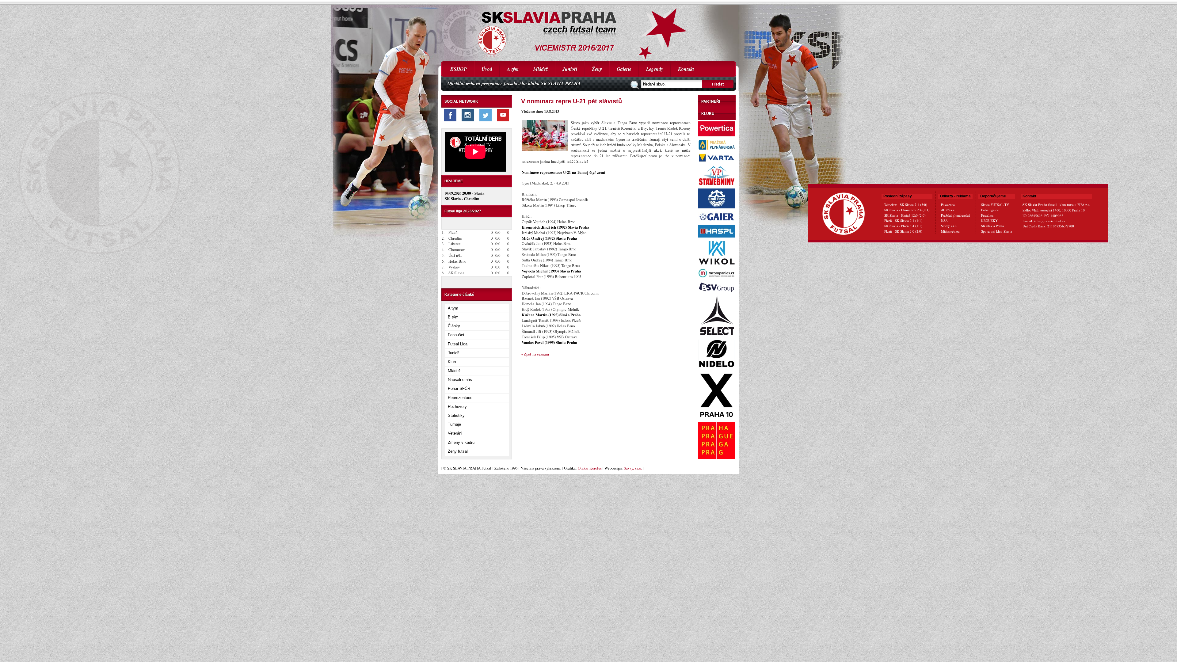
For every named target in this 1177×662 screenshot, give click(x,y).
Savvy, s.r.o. (633, 468)
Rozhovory (457, 406)
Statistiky (456, 415)
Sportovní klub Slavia (996, 231)
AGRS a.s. (948, 209)
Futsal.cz (987, 215)
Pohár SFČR (459, 388)
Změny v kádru (461, 442)
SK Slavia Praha (992, 225)
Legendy (654, 69)
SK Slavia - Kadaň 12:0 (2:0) (905, 215)
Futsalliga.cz (990, 209)
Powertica (948, 204)
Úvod (487, 69)
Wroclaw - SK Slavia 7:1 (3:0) (905, 204)
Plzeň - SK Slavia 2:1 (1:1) (903, 220)
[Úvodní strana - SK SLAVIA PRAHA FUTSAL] (588, 30)
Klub (452, 362)
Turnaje (454, 424)
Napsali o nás (460, 379)
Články (454, 326)
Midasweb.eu (950, 231)
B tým (453, 317)
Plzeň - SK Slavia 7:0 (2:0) (903, 231)
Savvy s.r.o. (949, 225)
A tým (513, 69)
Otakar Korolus (590, 468)
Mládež (540, 69)
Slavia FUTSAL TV (995, 204)
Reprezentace (460, 397)
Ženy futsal (458, 451)
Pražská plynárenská (955, 215)
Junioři (569, 69)
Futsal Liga (457, 344)
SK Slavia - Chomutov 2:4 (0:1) (907, 209)
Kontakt (686, 69)
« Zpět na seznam (535, 354)
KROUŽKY (989, 220)
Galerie (624, 69)
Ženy (597, 69)
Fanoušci (456, 335)
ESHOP (458, 69)
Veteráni (455, 433)
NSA (944, 220)
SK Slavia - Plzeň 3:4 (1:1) (903, 225)
